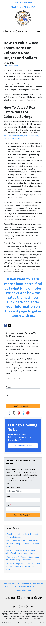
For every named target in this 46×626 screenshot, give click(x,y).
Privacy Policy (20, 590)
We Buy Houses (12, 65)
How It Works (38, 584)
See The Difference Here (23, 445)
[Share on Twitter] (9, 325)
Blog (29, 590)
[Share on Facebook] (5, 325)
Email (9, 395)
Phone (8, 387)
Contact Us (26, 584)
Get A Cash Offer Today (23, 2)
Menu (40, 31)
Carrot (42, 623)
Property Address (13, 378)
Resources (37, 587)
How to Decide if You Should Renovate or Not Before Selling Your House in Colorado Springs (22, 544)
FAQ (6, 587)
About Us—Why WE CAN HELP (23, 7)
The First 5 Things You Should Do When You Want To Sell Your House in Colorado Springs (22, 566)
